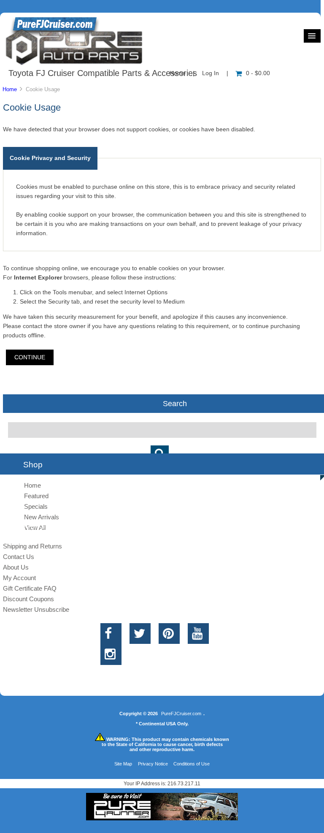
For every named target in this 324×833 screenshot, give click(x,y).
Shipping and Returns (32, 546)
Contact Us (18, 556)
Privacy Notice (153, 763)
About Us (16, 567)
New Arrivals (41, 517)
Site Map (123, 763)
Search (175, 403)
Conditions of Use (191, 763)
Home (10, 89)
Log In (210, 73)
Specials (36, 506)
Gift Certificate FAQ (30, 588)
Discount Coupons (28, 598)
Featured (36, 495)
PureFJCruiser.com (181, 713)
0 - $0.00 (258, 73)
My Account (19, 577)
